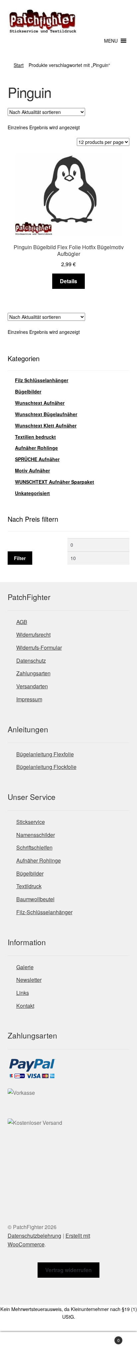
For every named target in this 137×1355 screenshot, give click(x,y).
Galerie (25, 967)
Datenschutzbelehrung (34, 1235)
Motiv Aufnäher (32, 470)
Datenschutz (31, 660)
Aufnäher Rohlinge (36, 447)
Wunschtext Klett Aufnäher (45, 425)
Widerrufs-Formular (39, 647)
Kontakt (25, 1006)
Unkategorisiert (32, 493)
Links (22, 993)
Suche (68, 1343)
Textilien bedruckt (35, 436)
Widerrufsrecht (33, 634)
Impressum (29, 699)
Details (68, 281)
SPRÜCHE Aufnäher (37, 459)
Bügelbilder (28, 391)
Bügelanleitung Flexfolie (45, 754)
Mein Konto (23, 1343)
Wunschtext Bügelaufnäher (46, 414)
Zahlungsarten (33, 673)
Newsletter (29, 980)
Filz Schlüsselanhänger (41, 380)
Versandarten (32, 686)
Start (19, 65)
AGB (21, 622)
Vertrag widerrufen (68, 1270)
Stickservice (30, 822)
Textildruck (29, 886)
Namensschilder (35, 835)
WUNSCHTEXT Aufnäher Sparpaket (54, 481)
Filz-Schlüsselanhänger (44, 912)
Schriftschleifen (34, 847)
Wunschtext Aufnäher (40, 402)
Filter (20, 558)
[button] (111, 40)
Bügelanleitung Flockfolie (46, 767)
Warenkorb (105, 1338)
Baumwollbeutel (35, 899)
